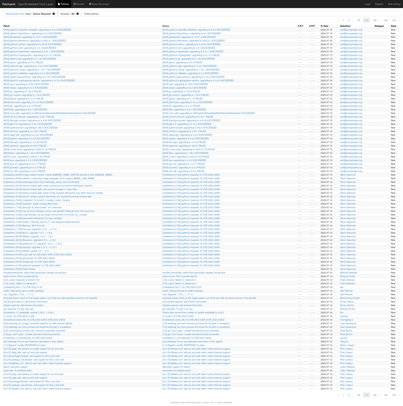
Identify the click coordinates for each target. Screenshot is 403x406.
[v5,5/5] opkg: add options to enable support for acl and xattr (33, 348)
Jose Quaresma (348, 323)
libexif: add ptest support (15, 366)
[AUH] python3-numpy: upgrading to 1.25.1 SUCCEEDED (31, 69)
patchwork (175, 402)
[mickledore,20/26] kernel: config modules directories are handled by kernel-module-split (47, 196)
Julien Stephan (347, 366)
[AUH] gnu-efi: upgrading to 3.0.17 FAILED (24, 163)
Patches (64, 4)
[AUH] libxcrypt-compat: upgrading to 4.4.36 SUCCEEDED (32, 120)
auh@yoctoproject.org (351, 29)
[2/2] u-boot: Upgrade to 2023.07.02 (21, 279)
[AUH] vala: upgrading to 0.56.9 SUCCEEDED (26, 84)
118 (358, 20)
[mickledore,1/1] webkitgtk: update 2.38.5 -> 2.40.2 (28, 312)
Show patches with (15, 13)
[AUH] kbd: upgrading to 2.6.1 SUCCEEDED (25, 109)
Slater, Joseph (347, 345)
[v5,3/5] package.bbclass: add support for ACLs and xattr (31, 355)
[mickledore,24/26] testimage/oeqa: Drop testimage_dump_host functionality (41, 181)
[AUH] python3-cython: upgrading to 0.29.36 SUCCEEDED (32, 44)
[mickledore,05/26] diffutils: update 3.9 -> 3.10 (26, 250)
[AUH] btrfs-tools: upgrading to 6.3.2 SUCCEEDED (28, 102)
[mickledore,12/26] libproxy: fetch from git (24, 225)
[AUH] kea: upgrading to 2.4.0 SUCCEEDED (25, 160)
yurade (343, 337)
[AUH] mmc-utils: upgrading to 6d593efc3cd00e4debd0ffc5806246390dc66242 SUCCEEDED (49, 113)
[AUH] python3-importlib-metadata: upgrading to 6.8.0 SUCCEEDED (37, 29)
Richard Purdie (347, 276)
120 (375, 20)
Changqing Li (346, 319)
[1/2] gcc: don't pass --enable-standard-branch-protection (190, 330)
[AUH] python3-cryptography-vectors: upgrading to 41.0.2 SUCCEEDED (39, 80)
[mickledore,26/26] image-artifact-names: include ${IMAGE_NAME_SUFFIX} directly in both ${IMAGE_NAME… (58, 174)
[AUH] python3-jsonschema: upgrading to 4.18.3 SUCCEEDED (34, 76)
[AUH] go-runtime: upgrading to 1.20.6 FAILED (26, 94)
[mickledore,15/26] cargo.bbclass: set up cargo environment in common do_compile (45, 214)
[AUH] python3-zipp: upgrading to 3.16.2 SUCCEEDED (30, 65)
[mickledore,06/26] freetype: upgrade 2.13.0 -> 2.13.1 (30, 247)
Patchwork (8, 4)
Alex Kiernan (346, 290)
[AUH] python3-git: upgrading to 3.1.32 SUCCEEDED (29, 58)
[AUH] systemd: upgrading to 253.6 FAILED (25, 145)
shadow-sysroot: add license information (23, 305)
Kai (341, 287)
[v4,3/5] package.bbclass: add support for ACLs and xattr (31, 381)
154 (386, 20)
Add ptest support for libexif (176, 366)
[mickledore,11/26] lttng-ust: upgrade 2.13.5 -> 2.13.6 (30, 229)
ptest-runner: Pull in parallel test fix (20, 276)
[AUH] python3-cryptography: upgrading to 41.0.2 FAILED (32, 55)
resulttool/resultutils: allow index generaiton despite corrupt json (35, 272)
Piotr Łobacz (346, 348)
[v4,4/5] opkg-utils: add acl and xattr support (25, 377)
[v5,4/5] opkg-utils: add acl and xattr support (25, 352)
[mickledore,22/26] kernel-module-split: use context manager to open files (40, 189)
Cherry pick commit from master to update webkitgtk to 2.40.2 (193, 312)
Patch (6, 25)
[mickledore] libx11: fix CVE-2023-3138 (22, 287)
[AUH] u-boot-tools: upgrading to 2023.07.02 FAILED (29, 149)
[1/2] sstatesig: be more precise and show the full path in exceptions (196, 323)
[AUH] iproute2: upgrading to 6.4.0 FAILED (24, 167)
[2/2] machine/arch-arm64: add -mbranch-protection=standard (34, 330)
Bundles (80, 4)
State (393, 25)
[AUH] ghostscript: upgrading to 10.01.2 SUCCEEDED (30, 36)
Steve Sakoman (348, 174)
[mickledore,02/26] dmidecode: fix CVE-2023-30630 (29, 261)
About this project (100, 4)
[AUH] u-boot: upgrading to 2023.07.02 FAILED (26, 156)
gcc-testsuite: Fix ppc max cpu (18, 308)
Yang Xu (344, 341)
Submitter (345, 25)
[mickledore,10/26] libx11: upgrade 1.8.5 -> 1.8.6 (27, 232)
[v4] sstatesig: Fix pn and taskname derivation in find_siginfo (33, 341)
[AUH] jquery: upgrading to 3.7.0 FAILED (23, 98)
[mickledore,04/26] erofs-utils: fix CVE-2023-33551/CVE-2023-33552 (37, 254)
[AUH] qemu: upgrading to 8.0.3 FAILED (23, 62)
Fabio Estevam (347, 279)
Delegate (379, 25)
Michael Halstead (348, 272)
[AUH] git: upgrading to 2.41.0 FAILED (22, 105)
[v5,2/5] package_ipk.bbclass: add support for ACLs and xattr (33, 359)
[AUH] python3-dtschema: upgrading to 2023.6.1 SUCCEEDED (34, 40)
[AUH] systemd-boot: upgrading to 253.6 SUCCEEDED (30, 127)
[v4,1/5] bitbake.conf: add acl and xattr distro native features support (196, 374)
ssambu (344, 316)
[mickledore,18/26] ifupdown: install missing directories (30, 203)
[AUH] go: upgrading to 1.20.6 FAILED (22, 91)
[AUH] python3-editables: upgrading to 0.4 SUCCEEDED (31, 73)
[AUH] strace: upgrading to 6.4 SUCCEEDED (25, 87)
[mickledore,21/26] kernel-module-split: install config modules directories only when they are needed (53, 192)
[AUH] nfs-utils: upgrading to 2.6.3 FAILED (24, 171)
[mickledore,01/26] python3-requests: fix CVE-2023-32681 (191, 174)
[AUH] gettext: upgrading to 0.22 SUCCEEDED (26, 138)
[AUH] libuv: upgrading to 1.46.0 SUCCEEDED (26, 152)
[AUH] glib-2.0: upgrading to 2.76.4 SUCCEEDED (27, 123)
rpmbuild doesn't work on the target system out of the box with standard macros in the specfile (50, 297)
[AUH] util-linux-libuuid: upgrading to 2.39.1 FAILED (28, 116)
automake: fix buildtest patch (17, 370)
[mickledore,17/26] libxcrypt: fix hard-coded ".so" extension (32, 207)
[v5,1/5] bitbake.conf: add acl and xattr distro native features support (196, 348)
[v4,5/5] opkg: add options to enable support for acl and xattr (33, 374)
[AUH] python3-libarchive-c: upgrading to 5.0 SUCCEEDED (32, 33)
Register (379, 4)
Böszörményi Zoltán (350, 297)
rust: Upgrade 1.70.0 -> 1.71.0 (18, 294)
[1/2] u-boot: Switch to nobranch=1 (179, 279)
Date (326, 25)
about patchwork (224, 402)
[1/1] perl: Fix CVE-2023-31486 (18, 316)
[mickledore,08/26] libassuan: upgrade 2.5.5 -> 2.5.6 (29, 239)
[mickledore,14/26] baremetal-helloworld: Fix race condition (32, 218)
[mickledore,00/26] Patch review (19, 268)
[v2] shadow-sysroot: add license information (25, 301)
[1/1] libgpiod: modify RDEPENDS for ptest (24, 345)
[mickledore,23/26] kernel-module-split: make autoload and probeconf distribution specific (47, 185)
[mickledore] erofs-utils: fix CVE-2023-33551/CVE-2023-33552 (34, 319)
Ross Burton (346, 330)
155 (394, 20)
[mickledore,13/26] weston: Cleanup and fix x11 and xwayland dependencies (41, 221)
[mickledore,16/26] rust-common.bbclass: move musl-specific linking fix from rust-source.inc (49, 210)
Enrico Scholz (347, 301)
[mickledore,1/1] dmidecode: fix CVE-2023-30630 (27, 337)
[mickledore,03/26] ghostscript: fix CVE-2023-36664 (29, 258)
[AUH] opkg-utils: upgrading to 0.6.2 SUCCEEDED (28, 134)
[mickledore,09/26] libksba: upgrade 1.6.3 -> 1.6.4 (28, 236)
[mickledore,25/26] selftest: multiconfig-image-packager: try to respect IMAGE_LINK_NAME (48, 178)
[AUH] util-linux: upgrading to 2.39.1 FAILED (25, 131)
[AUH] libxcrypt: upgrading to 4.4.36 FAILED (25, 142)
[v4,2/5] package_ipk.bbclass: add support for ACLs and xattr (33, 384)
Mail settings (394, 4)
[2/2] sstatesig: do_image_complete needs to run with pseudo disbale (37, 323)
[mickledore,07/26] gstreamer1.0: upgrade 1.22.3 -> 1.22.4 (32, 243)
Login (367, 4)
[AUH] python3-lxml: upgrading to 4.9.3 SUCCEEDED (29, 47)
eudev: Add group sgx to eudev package (23, 290)
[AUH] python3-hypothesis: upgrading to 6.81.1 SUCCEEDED (33, 51)
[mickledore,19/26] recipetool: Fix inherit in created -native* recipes (36, 200)
